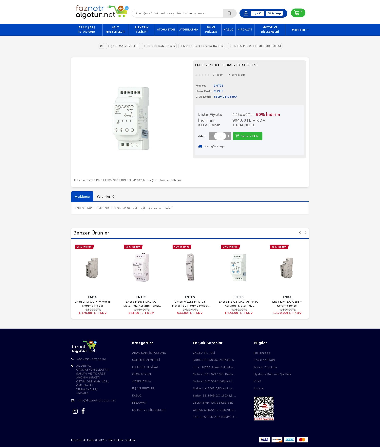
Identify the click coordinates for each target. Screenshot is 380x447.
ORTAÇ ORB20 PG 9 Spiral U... (214, 410)
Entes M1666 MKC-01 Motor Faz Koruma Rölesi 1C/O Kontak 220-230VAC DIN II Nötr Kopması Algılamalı (141, 304)
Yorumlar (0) (106, 196)
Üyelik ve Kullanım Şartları (272, 374)
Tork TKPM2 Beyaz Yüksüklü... (214, 367)
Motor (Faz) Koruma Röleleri (204, 46)
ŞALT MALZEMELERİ (115, 29)
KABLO (228, 29)
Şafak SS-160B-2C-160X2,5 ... (214, 395)
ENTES (219, 85)
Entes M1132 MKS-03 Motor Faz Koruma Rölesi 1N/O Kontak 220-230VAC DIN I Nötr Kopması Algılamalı (190, 304)
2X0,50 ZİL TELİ (204, 353)
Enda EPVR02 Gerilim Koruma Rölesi (287, 303)
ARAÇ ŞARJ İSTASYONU (86, 29)
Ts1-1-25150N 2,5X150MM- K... (215, 417)
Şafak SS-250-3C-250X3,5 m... (214, 360)
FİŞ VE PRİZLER (211, 29)
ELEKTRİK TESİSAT (142, 29)
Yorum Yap (239, 74)
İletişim (259, 388)
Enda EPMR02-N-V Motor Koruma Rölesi (92, 303)
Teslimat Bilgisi (264, 360)
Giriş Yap (274, 13)
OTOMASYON (166, 29)
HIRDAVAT (245, 29)
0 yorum (218, 74)
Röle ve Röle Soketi (161, 46)
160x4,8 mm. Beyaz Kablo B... (213, 402)
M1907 (137, 180)
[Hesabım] (246, 13)
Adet (201, 136)
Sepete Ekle (249, 136)
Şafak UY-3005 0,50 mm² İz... (213, 388)
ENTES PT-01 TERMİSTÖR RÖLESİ (257, 46)
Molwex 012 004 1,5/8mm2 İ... (214, 381)
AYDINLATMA (188, 29)
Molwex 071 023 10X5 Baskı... (214, 374)
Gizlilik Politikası (265, 367)
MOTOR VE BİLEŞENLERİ (270, 29)
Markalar (299, 29)
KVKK (257, 381)
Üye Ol (258, 13)
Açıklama (82, 196)
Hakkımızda (262, 353)
